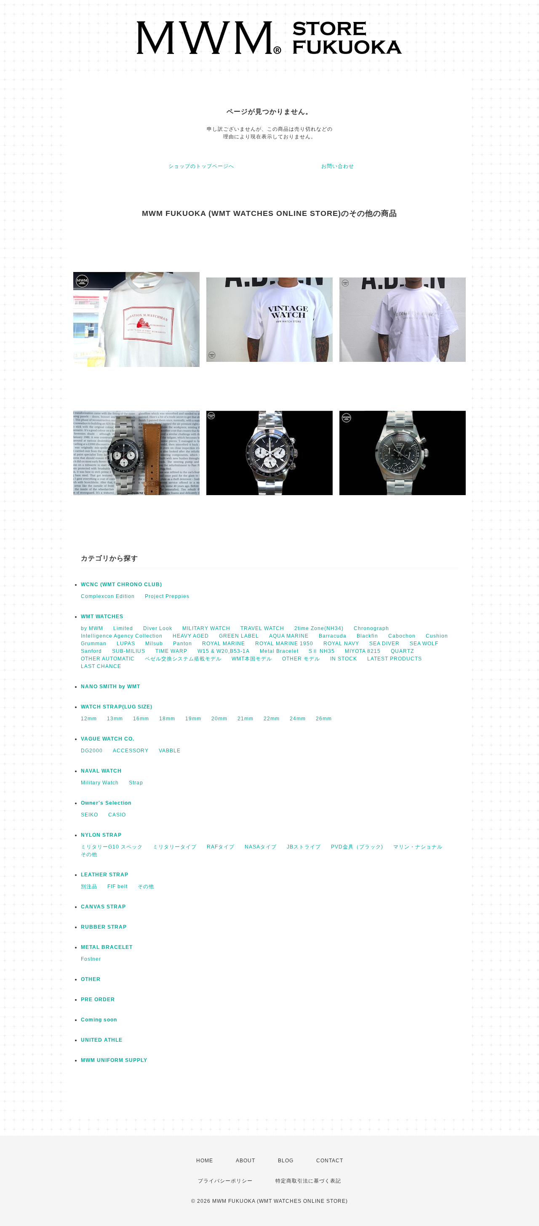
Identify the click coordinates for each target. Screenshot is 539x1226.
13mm (115, 719)
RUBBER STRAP (104, 927)
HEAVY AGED (191, 636)
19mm (193, 719)
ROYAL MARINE (223, 644)
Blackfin (367, 636)
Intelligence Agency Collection (122, 636)
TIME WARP (171, 651)
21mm (245, 719)
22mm (272, 719)
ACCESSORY (131, 751)
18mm (167, 719)
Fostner (91, 959)
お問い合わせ (337, 166)
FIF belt (117, 886)
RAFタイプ (221, 847)
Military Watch (100, 783)
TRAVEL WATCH (262, 628)
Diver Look (157, 628)
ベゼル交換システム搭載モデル (183, 659)
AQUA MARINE (289, 636)
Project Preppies (167, 596)
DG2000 (92, 751)
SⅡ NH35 (322, 651)
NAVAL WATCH (101, 771)
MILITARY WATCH (206, 628)
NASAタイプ (261, 847)
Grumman (94, 644)
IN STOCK (343, 659)
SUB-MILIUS (128, 651)
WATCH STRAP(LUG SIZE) (116, 707)
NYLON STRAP (101, 835)
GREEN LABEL (239, 636)
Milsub (154, 644)
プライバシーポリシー (225, 1181)
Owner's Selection (106, 803)
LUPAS (126, 644)
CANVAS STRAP (103, 907)
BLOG (286, 1161)
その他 (89, 854)
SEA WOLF (424, 644)
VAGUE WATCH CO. (107, 739)
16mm (141, 719)
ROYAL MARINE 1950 (284, 644)
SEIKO (89, 815)
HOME (204, 1161)
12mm (89, 719)
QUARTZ (402, 651)
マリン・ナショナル (418, 847)
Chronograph (371, 628)
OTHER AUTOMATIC (108, 659)
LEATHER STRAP (104, 875)
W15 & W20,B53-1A (223, 651)
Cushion (437, 636)
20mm (219, 719)
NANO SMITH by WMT (110, 687)
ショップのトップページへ (201, 166)
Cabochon (402, 636)
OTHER (91, 979)
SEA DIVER (384, 644)
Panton (182, 644)
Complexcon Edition (108, 596)
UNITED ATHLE (102, 1040)
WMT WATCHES (102, 617)
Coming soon (99, 1020)
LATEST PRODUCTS (394, 659)
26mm (324, 719)
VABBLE (170, 751)
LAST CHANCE (101, 666)
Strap (136, 783)
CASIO (117, 815)
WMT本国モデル (252, 659)
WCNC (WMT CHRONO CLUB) (121, 584)
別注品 (89, 886)
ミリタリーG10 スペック (112, 847)
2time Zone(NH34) (319, 628)
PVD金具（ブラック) (357, 847)
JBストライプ (304, 847)
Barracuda (333, 636)
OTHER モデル (301, 659)
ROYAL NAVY (341, 644)
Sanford (91, 651)
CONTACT (329, 1161)
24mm (298, 719)
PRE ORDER (98, 999)
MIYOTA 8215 (363, 651)
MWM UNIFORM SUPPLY (114, 1060)
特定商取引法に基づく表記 (308, 1181)
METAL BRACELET (107, 947)
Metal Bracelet (279, 651)
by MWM (92, 628)
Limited (123, 628)
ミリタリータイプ (175, 847)
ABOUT (245, 1161)
